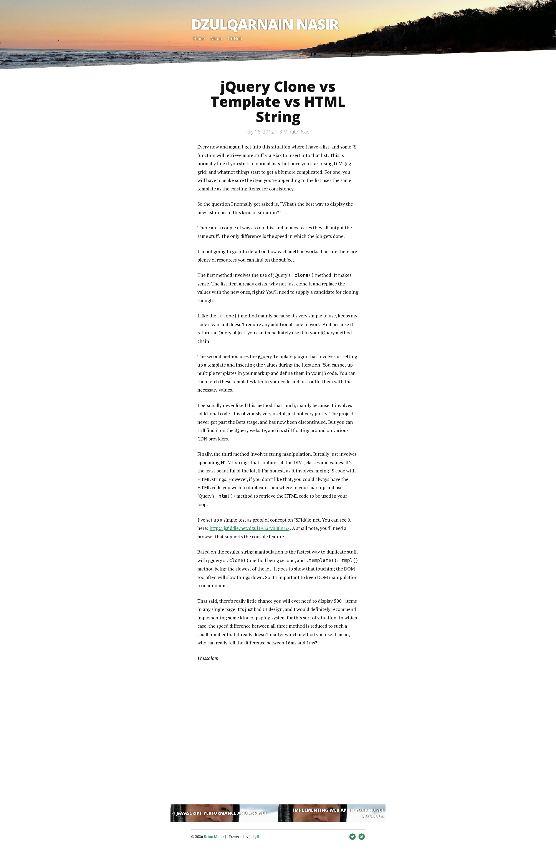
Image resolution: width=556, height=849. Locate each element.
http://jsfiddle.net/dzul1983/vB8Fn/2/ (250, 528)
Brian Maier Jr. (216, 836)
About (216, 38)
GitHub (235, 38)
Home (199, 38)
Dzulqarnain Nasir (264, 24)
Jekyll (254, 836)
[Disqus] (278, 732)
